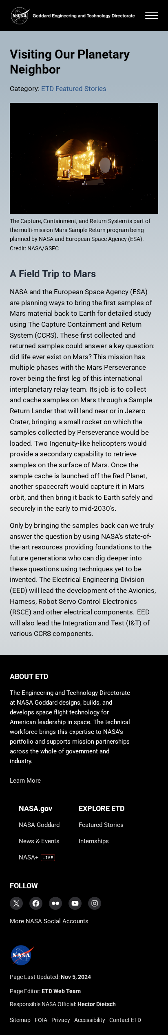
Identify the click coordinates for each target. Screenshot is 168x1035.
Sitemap (20, 1020)
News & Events (39, 841)
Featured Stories (101, 825)
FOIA (41, 1020)
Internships (94, 841)
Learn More (25, 780)
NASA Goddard (39, 825)
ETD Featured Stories (73, 89)
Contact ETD (125, 1020)
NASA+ (29, 857)
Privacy (60, 1020)
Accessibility (89, 1020)
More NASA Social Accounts (49, 921)
